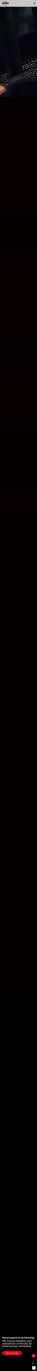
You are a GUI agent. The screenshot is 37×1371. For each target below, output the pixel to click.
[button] (34, 3)
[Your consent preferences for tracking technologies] (34, 1368)
